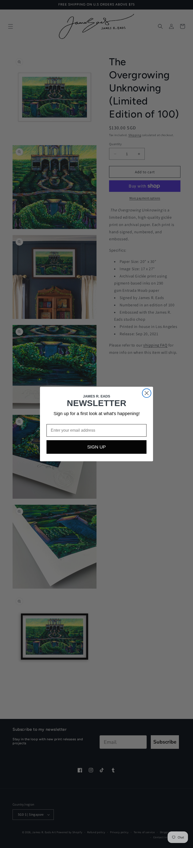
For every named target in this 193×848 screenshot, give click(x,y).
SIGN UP (96, 446)
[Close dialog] (146, 393)
